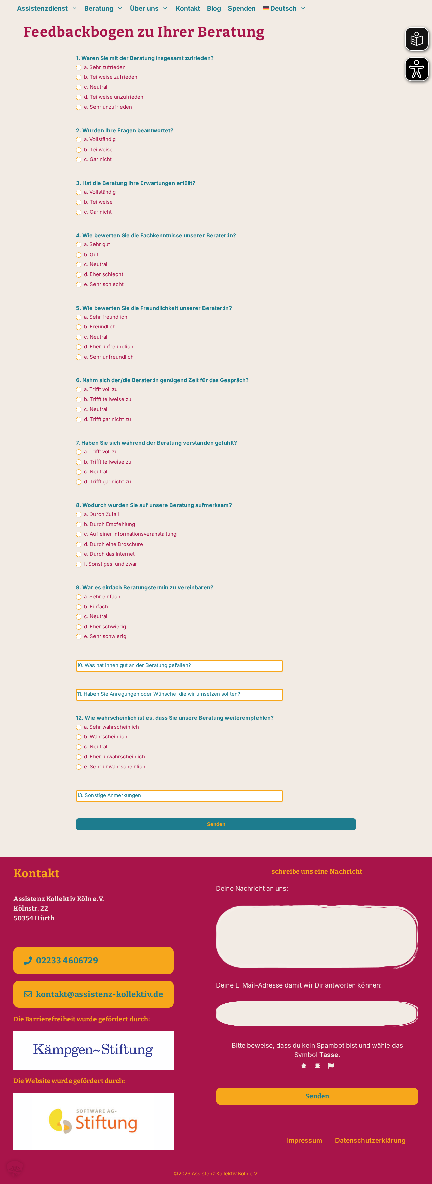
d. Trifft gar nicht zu (107, 419)
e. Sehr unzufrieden (107, 107)
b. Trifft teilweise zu (107, 399)
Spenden (242, 8)
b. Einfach (95, 606)
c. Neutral (95, 87)
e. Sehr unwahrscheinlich (114, 766)
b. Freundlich (99, 326)
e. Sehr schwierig (104, 636)
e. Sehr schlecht (103, 284)
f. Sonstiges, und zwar (110, 564)
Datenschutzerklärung (370, 1140)
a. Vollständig (99, 139)
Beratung (98, 8)
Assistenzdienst (42, 8)
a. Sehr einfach (101, 596)
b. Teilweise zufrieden (110, 77)
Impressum (304, 1140)
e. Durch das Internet (109, 554)
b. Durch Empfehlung (109, 524)
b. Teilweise (98, 149)
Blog (214, 8)
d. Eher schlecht (103, 274)
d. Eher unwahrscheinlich (114, 756)
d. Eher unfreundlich (108, 346)
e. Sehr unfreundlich (108, 356)
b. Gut (90, 254)
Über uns (144, 8)
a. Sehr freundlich (105, 317)
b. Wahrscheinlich (105, 736)
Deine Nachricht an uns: (252, 888)
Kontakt (188, 8)
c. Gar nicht (97, 159)
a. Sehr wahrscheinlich (111, 726)
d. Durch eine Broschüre (113, 544)
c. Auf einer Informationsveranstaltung (130, 534)
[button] (15, 1169)
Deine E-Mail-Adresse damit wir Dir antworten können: (299, 985)
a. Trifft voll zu (100, 389)
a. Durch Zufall (101, 514)
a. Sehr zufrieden (104, 67)
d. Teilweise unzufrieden (113, 97)
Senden (216, 824)
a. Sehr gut (96, 244)
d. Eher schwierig (104, 626)
